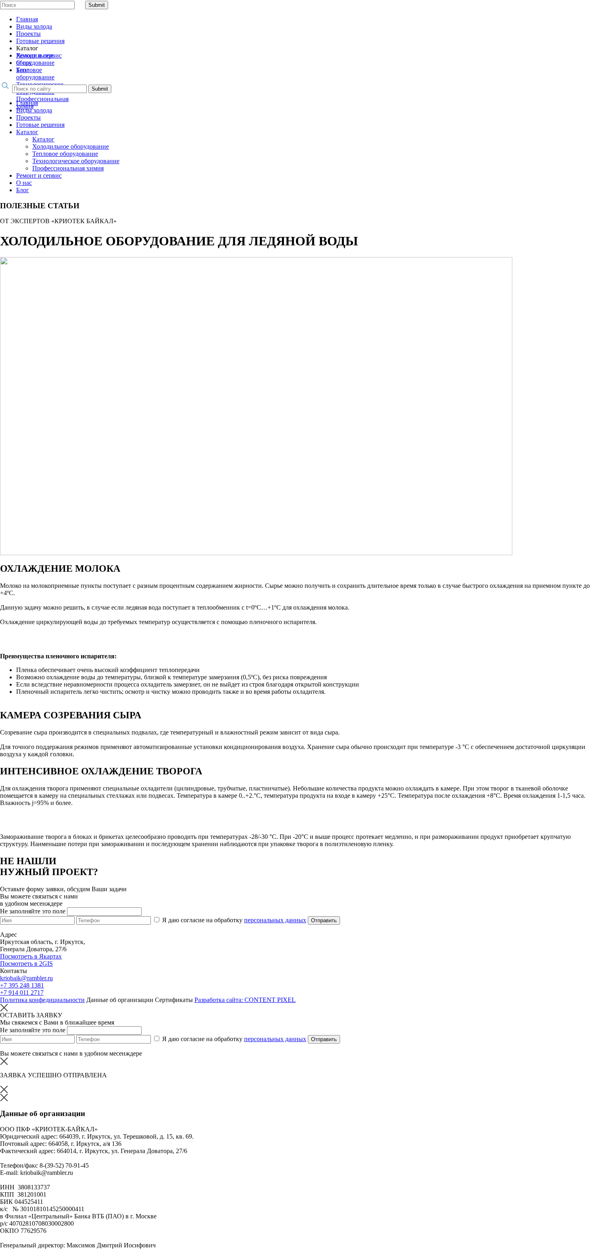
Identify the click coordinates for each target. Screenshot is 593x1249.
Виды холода (34, 26)
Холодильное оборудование (70, 146)
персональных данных (275, 920)
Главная (27, 19)
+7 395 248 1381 (22, 985)
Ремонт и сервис (39, 55)
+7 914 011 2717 (22, 992)
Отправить (324, 920)
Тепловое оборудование (35, 73)
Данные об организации (119, 999)
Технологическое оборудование (75, 161)
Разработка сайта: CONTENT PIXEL (245, 999)
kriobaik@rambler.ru (26, 978)
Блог (22, 69)
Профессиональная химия (68, 168)
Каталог (27, 132)
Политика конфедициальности (42, 999)
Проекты (28, 33)
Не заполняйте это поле (33, 911)
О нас (24, 62)
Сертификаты (174, 999)
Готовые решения (40, 40)
